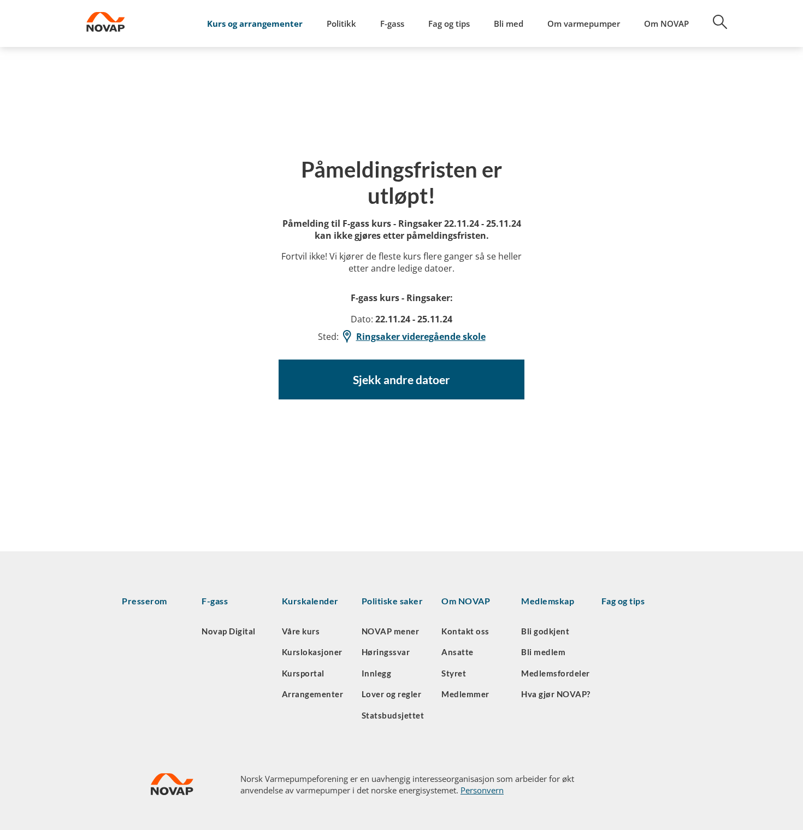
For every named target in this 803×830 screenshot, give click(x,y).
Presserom (144, 601)
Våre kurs (301, 631)
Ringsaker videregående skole (421, 337)
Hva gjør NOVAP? (556, 694)
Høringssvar (386, 652)
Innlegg (377, 673)
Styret (453, 673)
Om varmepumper (583, 23)
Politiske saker (392, 601)
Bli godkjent (545, 631)
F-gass (392, 23)
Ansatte (457, 652)
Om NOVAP (666, 23)
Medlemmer (465, 694)
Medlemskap (547, 601)
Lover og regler (392, 694)
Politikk (341, 23)
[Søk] (714, 25)
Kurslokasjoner (312, 652)
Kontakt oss (465, 631)
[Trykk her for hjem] (134, 23)
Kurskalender (310, 601)
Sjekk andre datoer (401, 380)
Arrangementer (313, 694)
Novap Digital (229, 631)
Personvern (482, 790)
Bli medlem (543, 652)
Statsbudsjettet (393, 715)
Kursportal (303, 673)
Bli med (508, 23)
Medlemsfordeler (555, 673)
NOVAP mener (391, 631)
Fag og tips (449, 23)
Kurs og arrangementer (255, 23)
